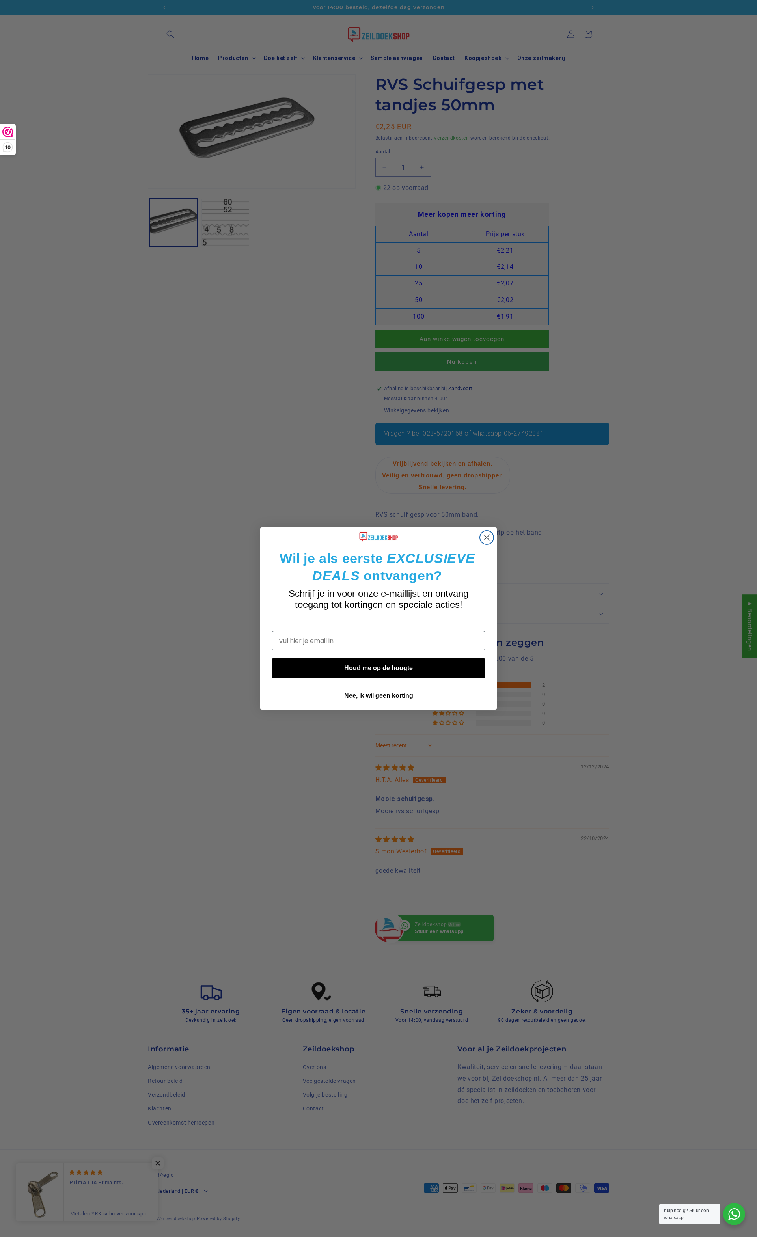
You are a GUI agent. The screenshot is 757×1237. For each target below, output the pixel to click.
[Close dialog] (487, 537)
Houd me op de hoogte (378, 668)
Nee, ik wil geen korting (378, 695)
